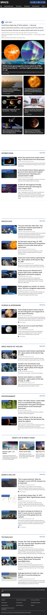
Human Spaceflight (6, 258)
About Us (3, 599)
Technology (5, 557)
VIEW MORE (42, 152)
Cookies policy (19, 602)
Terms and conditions (35, 599)
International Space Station (7, 227)
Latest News (8, 22)
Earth (3, 364)
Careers (32, 605)
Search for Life (5, 479)
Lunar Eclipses (5, 158)
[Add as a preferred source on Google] (5, 595)
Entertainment (35, 6)
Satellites (4, 271)
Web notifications (19, 605)
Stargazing (27, 6)
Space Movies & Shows (7, 417)
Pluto (3, 310)
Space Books (5, 401)
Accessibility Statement (35, 602)
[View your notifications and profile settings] (38, 2)
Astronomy (19, 6)
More (43, 6)
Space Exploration (8, 6)
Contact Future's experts (21, 599)
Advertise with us (4, 605)
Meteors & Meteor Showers (6, 171)
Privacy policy (4, 602)
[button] (43, 2)
